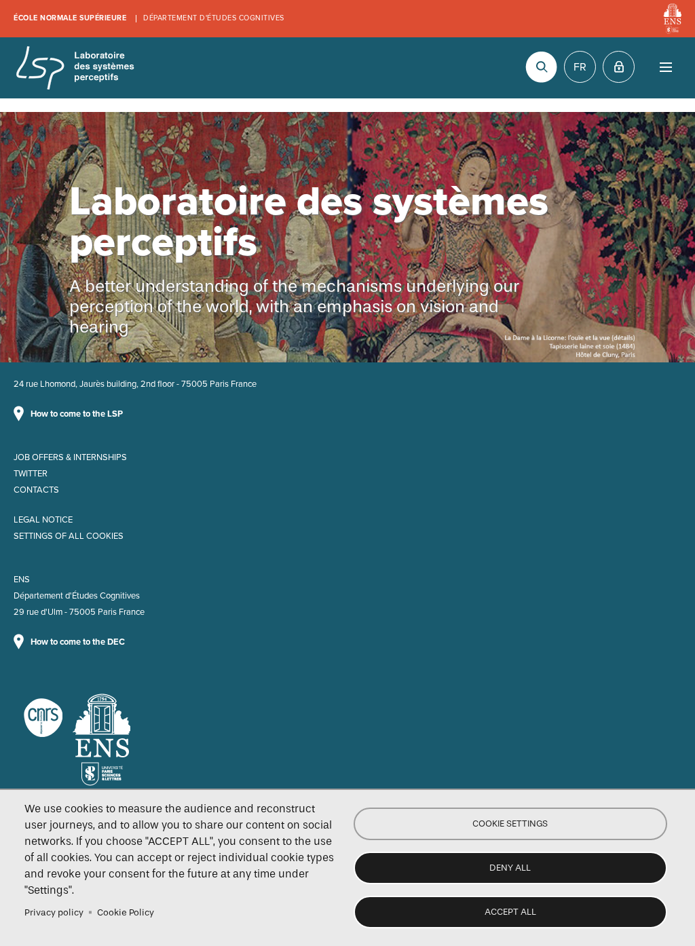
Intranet (619, 67)
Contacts (36, 490)
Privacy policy (53, 912)
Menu (665, 67)
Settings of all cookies (69, 536)
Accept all (510, 911)
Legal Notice (43, 519)
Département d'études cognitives (213, 18)
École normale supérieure (70, 18)
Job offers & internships (70, 457)
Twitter (31, 473)
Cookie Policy (125, 912)
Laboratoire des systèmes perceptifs (75, 67)
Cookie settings (510, 823)
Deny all (510, 867)
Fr (580, 67)
